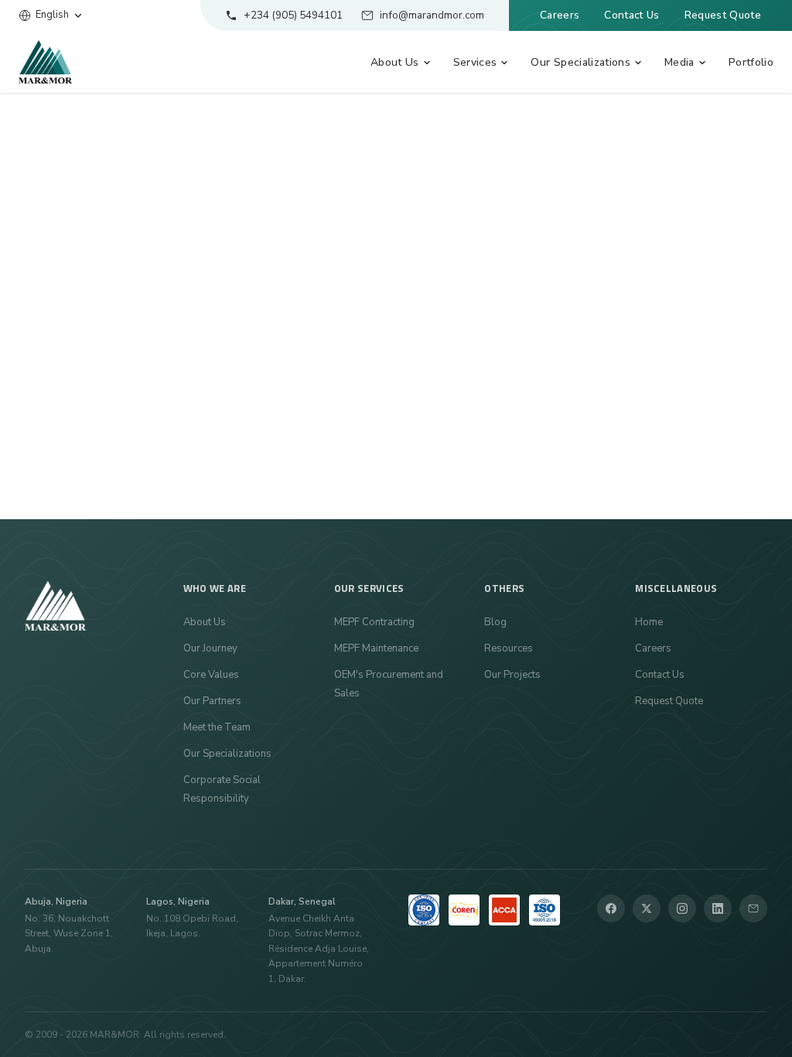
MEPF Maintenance (376, 648)
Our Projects (512, 675)
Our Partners (212, 701)
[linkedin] (718, 908)
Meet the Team (217, 727)
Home (649, 622)
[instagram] (682, 908)
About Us (204, 622)
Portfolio (751, 62)
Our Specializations (227, 754)
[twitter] (647, 908)
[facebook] (611, 908)
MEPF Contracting (374, 622)
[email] (753, 908)
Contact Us (631, 15)
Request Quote (722, 15)
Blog (495, 622)
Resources (508, 648)
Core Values (211, 675)
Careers (559, 15)
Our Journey (210, 648)
